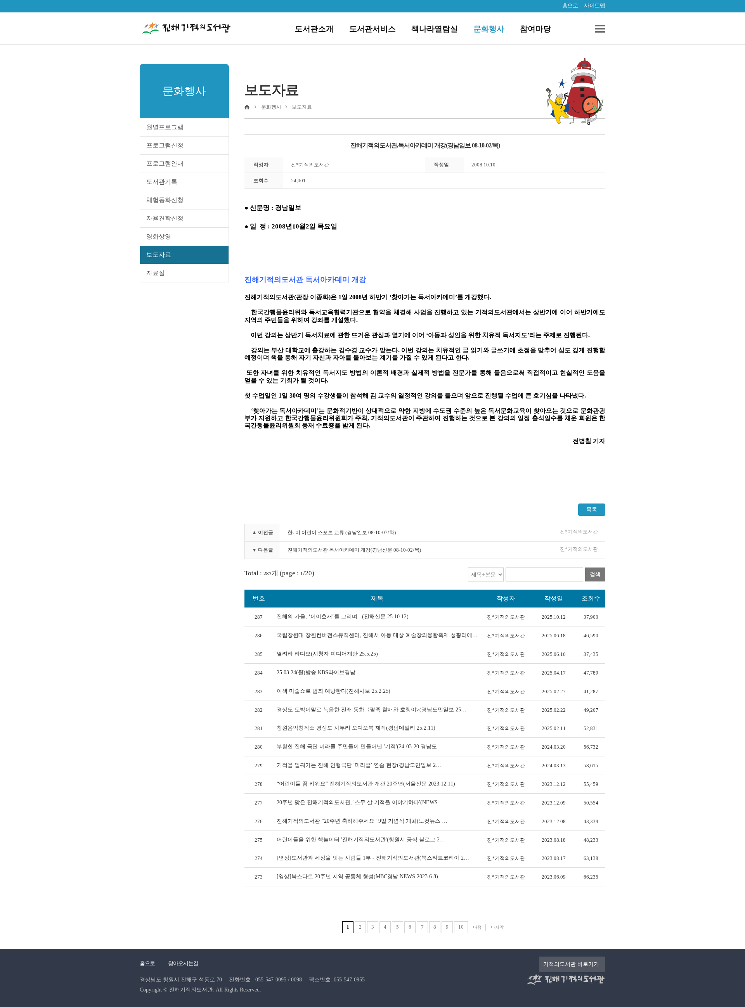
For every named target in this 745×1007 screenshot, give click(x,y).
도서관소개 (314, 28)
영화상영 (158, 236)
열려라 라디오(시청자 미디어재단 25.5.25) (327, 654)
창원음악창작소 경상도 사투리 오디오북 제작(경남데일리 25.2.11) (356, 728)
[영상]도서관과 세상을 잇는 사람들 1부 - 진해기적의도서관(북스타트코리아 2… (373, 858)
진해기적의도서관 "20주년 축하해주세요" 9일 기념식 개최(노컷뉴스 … (362, 821)
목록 (591, 509)
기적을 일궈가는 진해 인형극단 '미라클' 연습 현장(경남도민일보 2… (359, 765)
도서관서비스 (372, 28)
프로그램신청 (165, 145)
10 (461, 927)
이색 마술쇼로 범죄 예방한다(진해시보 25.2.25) (333, 691)
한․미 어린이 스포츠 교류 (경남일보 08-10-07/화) (342, 532)
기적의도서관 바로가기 (571, 964)
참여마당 (535, 28)
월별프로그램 (165, 127)
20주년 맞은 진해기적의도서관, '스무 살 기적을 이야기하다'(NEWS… (360, 802)
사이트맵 (594, 6)
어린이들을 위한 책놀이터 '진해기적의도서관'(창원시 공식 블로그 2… (361, 840)
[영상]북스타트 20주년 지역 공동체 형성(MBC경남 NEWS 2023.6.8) (357, 876)
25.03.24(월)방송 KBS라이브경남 (316, 672)
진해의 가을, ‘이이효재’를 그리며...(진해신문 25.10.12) (343, 616)
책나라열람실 (434, 28)
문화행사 (488, 28)
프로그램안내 (165, 163)
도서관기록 (161, 181)
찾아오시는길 (183, 963)
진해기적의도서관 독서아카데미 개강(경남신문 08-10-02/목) (354, 550)
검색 (595, 574)
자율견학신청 (165, 218)
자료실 (155, 273)
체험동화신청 (165, 200)
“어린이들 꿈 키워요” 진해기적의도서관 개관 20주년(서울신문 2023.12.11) (366, 784)
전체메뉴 (597, 28)
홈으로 (570, 6)
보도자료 (158, 254)
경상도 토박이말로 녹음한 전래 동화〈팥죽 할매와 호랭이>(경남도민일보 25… (371, 710)
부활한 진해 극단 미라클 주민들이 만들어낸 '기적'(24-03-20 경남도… (359, 746)
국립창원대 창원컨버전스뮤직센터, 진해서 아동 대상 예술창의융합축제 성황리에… (377, 635)
